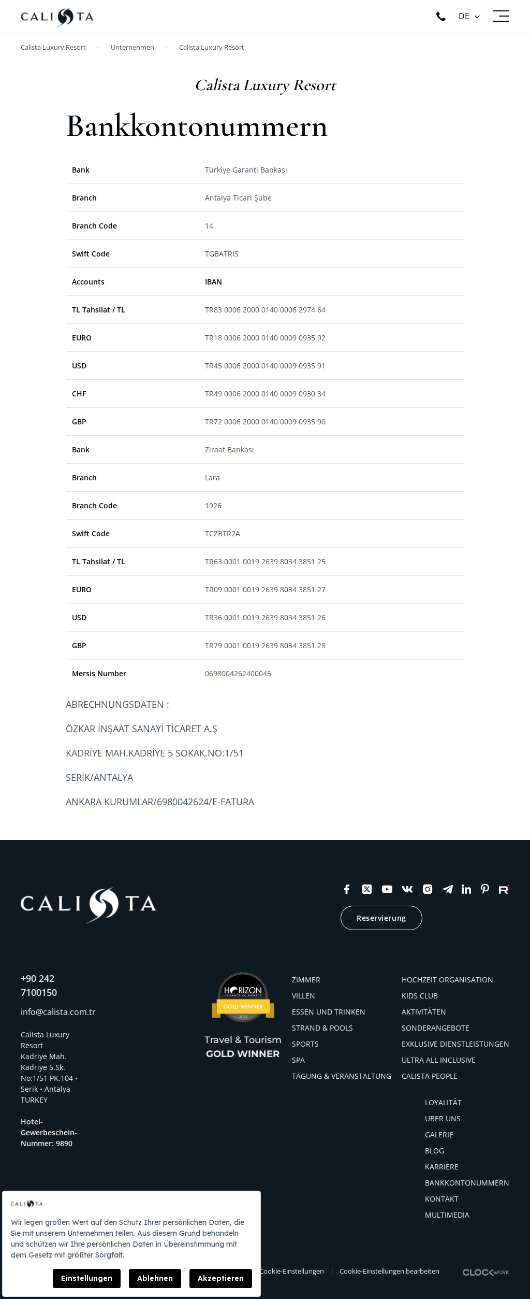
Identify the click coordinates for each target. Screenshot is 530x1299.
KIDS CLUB (420, 996)
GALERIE (439, 1134)
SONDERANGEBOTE (435, 1028)
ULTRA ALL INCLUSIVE (439, 1060)
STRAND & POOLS (322, 1028)
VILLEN (303, 996)
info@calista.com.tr (58, 1012)
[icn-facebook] (347, 889)
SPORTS (305, 1044)
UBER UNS (443, 1118)
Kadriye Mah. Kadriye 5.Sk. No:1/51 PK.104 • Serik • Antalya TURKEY (49, 1078)
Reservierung (381, 918)
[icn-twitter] (367, 889)
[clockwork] (486, 1272)
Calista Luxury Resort (211, 47)
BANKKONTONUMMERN (467, 1183)
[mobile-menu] (501, 16)
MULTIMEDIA (447, 1215)
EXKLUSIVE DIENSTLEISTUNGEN (455, 1044)
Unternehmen (132, 47)
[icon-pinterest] (485, 889)
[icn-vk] (407, 889)
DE (464, 16)
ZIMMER (306, 979)
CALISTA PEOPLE (430, 1076)
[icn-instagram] (427, 889)
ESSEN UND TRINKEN (328, 1012)
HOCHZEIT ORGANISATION (447, 979)
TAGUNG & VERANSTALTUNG (341, 1076)
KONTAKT (442, 1199)
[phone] (441, 16)
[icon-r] (504, 889)
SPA (298, 1060)
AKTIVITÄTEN (424, 1012)
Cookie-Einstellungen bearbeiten (389, 1271)
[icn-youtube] (387, 889)
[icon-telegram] (447, 889)
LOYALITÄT (443, 1102)
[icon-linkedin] (466, 889)
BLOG (434, 1150)
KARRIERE (442, 1167)
